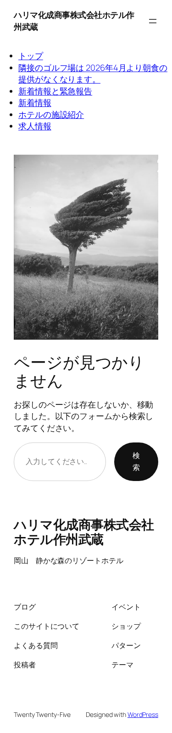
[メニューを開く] (152, 21)
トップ (30, 55)
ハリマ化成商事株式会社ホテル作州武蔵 (84, 531)
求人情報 (34, 125)
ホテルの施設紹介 (51, 114)
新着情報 (34, 102)
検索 (136, 461)
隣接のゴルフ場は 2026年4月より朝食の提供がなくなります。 (92, 73)
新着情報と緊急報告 (55, 90)
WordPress (143, 714)
